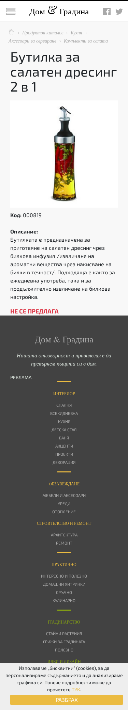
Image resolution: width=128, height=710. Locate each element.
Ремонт (64, 542)
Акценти (64, 445)
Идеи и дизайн (64, 661)
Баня (64, 437)
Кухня (64, 421)
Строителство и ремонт (64, 523)
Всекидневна (64, 413)
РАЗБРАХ (67, 699)
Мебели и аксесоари (64, 495)
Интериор (64, 393)
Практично (64, 564)
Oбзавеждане (64, 483)
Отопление (64, 511)
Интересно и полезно (64, 576)
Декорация (64, 462)
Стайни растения (64, 633)
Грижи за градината (64, 641)
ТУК (76, 689)
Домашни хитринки (64, 584)
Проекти (64, 454)
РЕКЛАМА (21, 377)
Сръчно (64, 592)
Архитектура (64, 534)
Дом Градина (59, 11)
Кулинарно (64, 600)
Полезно (64, 649)
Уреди (64, 503)
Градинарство (64, 622)
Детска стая (64, 429)
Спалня (64, 405)
